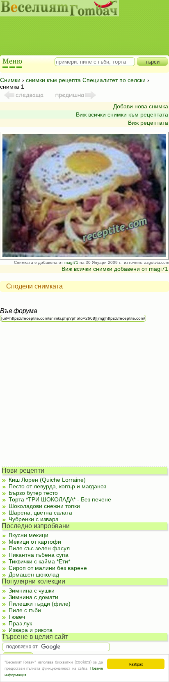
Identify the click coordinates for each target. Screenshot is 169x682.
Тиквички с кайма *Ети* (39, 561)
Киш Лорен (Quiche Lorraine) (47, 479)
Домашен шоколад (34, 574)
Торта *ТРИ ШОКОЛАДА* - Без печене (60, 499)
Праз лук (20, 623)
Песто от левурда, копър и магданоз (57, 486)
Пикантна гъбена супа (39, 555)
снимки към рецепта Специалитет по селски (86, 80)
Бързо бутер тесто (33, 493)
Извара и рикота (31, 630)
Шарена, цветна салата (40, 512)
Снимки (10, 80)
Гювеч (17, 616)
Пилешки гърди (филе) (40, 603)
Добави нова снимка (140, 106)
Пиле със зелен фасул (39, 548)
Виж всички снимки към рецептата (122, 114)
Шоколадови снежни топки (44, 506)
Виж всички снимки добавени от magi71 (115, 268)
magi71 (71, 262)
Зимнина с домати (33, 597)
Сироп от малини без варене (48, 568)
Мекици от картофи (35, 541)
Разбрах (136, 664)
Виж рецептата (148, 122)
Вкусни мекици (28, 535)
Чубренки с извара (34, 519)
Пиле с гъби (25, 610)
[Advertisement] (80, 28)
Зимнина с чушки (32, 590)
